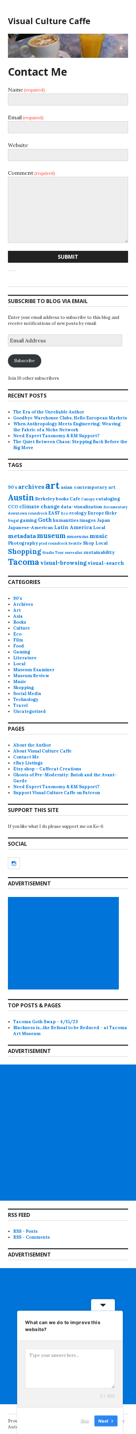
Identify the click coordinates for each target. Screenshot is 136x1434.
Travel (20, 705)
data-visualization (81, 507)
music (98, 536)
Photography (23, 543)
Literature (25, 658)
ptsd (43, 543)
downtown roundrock (27, 513)
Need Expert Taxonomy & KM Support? (56, 436)
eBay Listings (28, 763)
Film (18, 640)
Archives (23, 604)
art (52, 485)
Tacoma (23, 562)
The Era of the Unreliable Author (48, 412)
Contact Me (26, 757)
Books (19, 622)
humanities (66, 520)
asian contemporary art (88, 487)
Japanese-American (30, 527)
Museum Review (31, 675)
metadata (22, 536)
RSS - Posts (25, 1231)
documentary (115, 507)
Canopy (88, 499)
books (62, 499)
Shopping (24, 551)
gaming (28, 520)
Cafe (75, 499)
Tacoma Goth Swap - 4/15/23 (45, 1022)
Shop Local (95, 543)
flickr (111, 513)
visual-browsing (63, 562)
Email (26, 117)
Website (18, 145)
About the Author (32, 745)
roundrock (57, 543)
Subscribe (24, 361)
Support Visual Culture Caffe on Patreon (56, 792)
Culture (21, 628)
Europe (95, 513)
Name (26, 89)
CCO (13, 507)
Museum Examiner (33, 670)
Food (18, 646)
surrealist (74, 552)
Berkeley (45, 499)
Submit (68, 256)
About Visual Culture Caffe (42, 751)
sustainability (99, 552)
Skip (85, 1420)
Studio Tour (53, 552)
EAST (54, 513)
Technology (25, 699)
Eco (64, 513)
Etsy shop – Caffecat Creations (47, 769)
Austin (21, 497)
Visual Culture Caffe (49, 20)
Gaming (21, 652)
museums (77, 536)
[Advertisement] (64, 943)
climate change (39, 506)
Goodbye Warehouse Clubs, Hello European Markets (70, 418)
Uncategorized (29, 711)
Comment (31, 173)
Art (17, 610)
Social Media (27, 693)
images (88, 520)
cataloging (108, 499)
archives (31, 486)
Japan (103, 520)
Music (19, 681)
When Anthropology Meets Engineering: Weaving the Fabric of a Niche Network (66, 427)
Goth (45, 519)
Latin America (73, 527)
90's (12, 487)
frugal (13, 520)
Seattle (75, 543)
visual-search (105, 563)
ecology (77, 513)
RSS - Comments (31, 1237)
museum (51, 535)
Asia (18, 616)
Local (99, 527)
